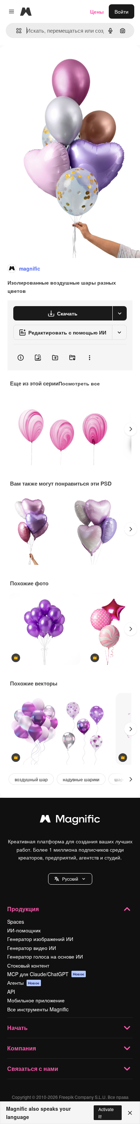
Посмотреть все (79, 383)
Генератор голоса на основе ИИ (45, 956)
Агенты (23, 982)
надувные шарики (81, 779)
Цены (97, 11)
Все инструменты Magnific (38, 1009)
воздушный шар (31, 779)
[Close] (130, 1113)
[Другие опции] (89, 357)
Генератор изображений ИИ (40, 938)
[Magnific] (70, 820)
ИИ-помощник (24, 930)
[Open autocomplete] (16, 30)
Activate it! (106, 1112)
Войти (122, 11)
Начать (17, 1028)
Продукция (23, 909)
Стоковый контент (28, 965)
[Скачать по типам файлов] (119, 313)
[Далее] (130, 429)
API (11, 991)
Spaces (15, 921)
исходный (48, 61)
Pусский (70, 879)
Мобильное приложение (36, 1000)
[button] (70, 879)
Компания (21, 1048)
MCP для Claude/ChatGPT (45, 974)
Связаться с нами (32, 1068)
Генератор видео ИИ (31, 947)
